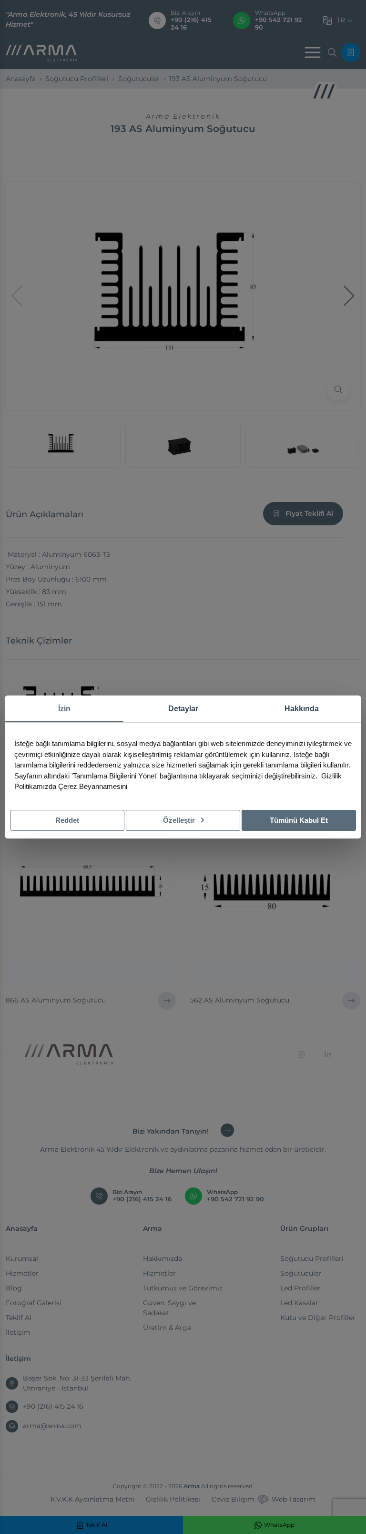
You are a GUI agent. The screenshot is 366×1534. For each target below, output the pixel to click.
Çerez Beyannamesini (92, 786)
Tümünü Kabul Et (299, 820)
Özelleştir (180, 820)
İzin (64, 709)
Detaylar (183, 709)
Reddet (67, 820)
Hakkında (302, 709)
